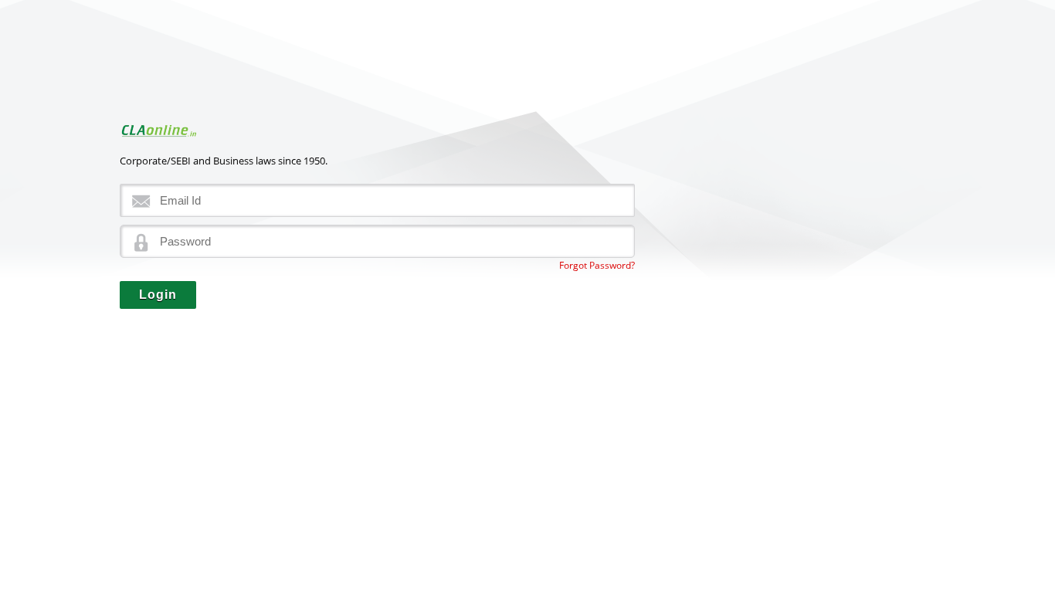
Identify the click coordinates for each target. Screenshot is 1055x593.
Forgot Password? (597, 265)
